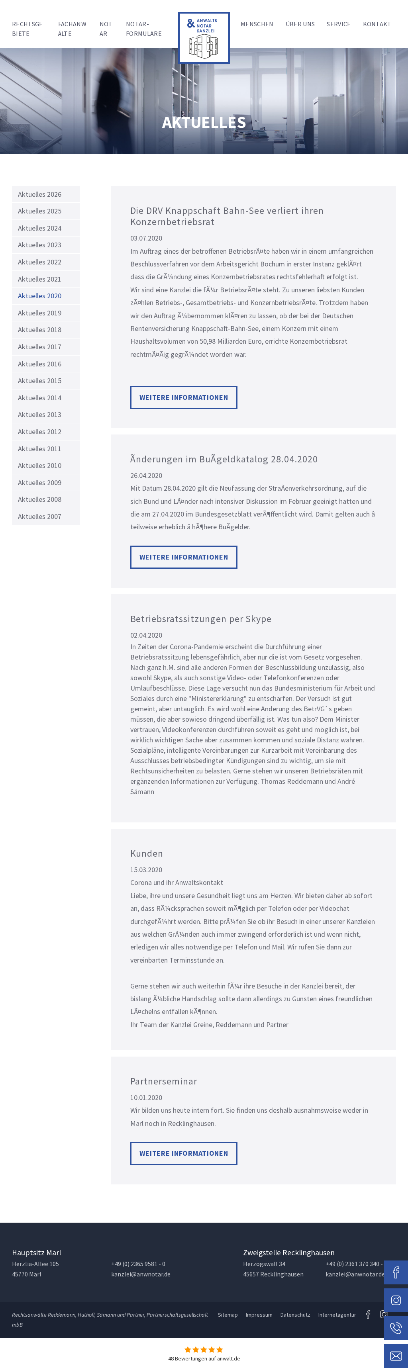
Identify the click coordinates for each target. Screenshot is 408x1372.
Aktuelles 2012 (39, 431)
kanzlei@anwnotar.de (141, 1274)
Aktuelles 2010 (39, 465)
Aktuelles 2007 (39, 516)
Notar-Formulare (144, 28)
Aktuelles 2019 (39, 312)
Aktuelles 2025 (39, 210)
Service (339, 24)
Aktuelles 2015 (39, 380)
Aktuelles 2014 (39, 397)
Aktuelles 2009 (39, 482)
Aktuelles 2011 (39, 448)
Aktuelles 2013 (39, 414)
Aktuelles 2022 (39, 261)
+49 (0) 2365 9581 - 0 (138, 1264)
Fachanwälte (72, 28)
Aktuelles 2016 (39, 363)
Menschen (257, 24)
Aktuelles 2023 (39, 244)
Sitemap (228, 1314)
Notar (106, 28)
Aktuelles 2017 (39, 346)
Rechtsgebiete (27, 28)
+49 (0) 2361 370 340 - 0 (356, 1264)
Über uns (300, 24)
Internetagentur (337, 1314)
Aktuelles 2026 (39, 194)
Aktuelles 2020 (39, 295)
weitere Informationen (183, 397)
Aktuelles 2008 (39, 499)
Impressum (259, 1314)
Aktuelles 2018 (39, 329)
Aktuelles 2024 (39, 228)
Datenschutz (295, 1314)
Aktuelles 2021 (39, 279)
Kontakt (377, 24)
